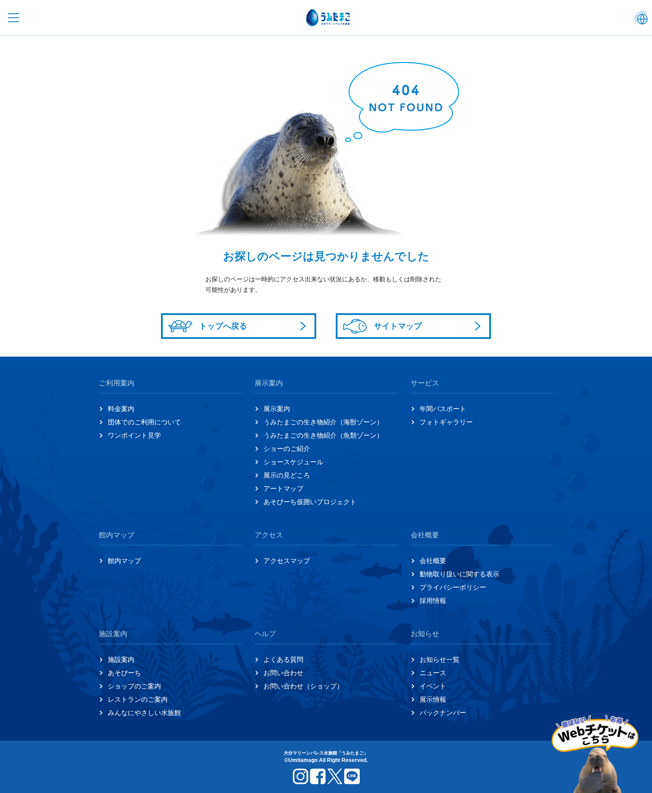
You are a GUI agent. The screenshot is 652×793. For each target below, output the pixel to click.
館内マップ (124, 560)
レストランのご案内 (138, 699)
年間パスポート (443, 408)
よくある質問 (283, 659)
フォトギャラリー (446, 422)
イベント (433, 686)
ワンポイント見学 (134, 435)
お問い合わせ (283, 672)
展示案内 (276, 408)
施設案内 (121, 659)
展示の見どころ (286, 475)
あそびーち (124, 672)
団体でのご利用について (144, 422)
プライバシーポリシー (453, 587)
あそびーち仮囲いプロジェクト (310, 501)
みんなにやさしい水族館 (144, 712)
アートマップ (283, 488)
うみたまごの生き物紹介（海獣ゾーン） (323, 422)
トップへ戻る (223, 326)
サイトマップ (398, 326)
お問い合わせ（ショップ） (303, 686)
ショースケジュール (293, 462)
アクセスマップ (286, 560)
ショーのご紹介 (286, 448)
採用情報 (433, 600)
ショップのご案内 (134, 686)
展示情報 (433, 699)
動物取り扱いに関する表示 (459, 574)
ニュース (433, 672)
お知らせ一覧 (440, 659)
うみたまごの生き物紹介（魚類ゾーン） (323, 435)
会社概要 (433, 560)
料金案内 (121, 408)
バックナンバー (443, 712)
